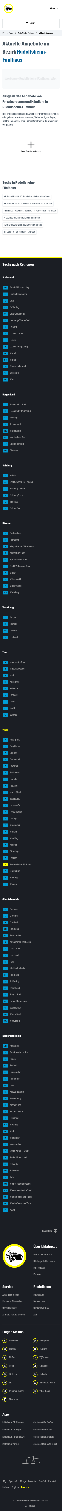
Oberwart (11, 450)
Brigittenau (12, 746)
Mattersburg (13, 430)
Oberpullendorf (14, 443)
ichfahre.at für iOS (10, 1444)
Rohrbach (11, 974)
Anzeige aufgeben (10, 1294)
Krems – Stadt (14, 1111)
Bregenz (11, 617)
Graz (9, 300)
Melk (9, 1131)
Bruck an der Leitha (16, 1052)
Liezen (10, 340)
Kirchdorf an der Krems (18, 942)
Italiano (5, 1487)
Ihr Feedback (39, 1267)
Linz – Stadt (13, 948)
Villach (10, 572)
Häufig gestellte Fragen (44, 1261)
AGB (35, 1314)
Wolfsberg (11, 592)
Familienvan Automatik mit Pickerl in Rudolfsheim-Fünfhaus (30, 210)
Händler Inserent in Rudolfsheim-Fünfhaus (23, 224)
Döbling (11, 752)
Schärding (12, 981)
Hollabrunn (12, 1078)
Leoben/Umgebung (16, 346)
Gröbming (12, 307)
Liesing (11, 818)
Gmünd (10, 1065)
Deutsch (25, 1487)
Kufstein (11, 688)
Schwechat (12, 1170)
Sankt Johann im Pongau (19, 482)
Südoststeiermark (15, 366)
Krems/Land (13, 1105)
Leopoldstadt (13, 812)
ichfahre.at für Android (43, 1436)
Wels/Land (12, 1020)
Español (42, 1481)
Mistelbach (12, 1137)
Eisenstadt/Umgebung (18, 411)
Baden (10, 1059)
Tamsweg (11, 501)
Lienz (10, 701)
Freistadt (11, 922)
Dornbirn (11, 630)
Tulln (9, 1177)
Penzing (11, 858)
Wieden (11, 884)
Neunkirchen (13, 1144)
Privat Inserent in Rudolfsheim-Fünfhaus (22, 217)
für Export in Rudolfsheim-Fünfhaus (19, 231)
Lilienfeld (12, 1118)
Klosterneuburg (15, 1091)
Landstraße (12, 805)
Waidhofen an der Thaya (18, 1197)
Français (32, 1481)
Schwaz (11, 714)
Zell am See (12, 508)
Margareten (13, 825)
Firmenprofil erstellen (12, 1301)
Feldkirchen (13, 533)
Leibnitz (11, 327)
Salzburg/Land (14, 495)
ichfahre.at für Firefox (43, 1422)
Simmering (12, 871)
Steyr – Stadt (13, 994)
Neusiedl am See (14, 437)
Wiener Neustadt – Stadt (18, 1190)
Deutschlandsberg (16, 294)
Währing (11, 877)
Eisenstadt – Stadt (16, 404)
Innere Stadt (13, 792)
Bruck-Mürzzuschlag (16, 287)
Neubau (11, 844)
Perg (9, 961)
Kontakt (37, 1274)
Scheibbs (11, 1164)
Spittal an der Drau (16, 559)
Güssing (11, 417)
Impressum (38, 1294)
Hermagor (12, 539)
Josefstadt (12, 798)
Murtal (10, 353)
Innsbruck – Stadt (15, 662)
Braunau (11, 909)
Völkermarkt (13, 579)
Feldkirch (12, 637)
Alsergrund (12, 739)
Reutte (10, 708)
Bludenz (11, 624)
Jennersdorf (13, 424)
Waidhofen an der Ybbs (17, 1203)
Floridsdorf (12, 772)
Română (52, 1481)
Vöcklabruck (13, 1007)
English (15, 1487)
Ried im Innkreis (15, 968)
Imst (9, 675)
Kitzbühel (12, 681)
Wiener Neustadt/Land (17, 1183)
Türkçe (23, 1481)
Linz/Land (12, 955)
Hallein (10, 475)
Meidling (11, 838)
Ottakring (12, 851)
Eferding (11, 915)
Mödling (11, 1124)
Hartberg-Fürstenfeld (17, 320)
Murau (10, 359)
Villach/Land (13, 585)
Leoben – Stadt (14, 333)
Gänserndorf (13, 1072)
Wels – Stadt (13, 1014)
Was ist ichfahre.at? (42, 1254)
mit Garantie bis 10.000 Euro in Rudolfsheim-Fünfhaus (28, 203)
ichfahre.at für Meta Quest (45, 1444)
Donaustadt (13, 759)
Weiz (9, 379)
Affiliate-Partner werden (13, 1314)
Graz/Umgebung (14, 313)
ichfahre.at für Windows (13, 1436)
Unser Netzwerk (9, 1308)
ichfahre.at (24, 1500)
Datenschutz (39, 1301)
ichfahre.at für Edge (11, 1429)
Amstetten (12, 1045)
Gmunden (11, 928)
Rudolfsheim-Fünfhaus (26, 33)
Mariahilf (11, 831)
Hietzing (11, 785)
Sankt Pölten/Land (16, 1157)
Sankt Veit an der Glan (17, 566)
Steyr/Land (12, 988)
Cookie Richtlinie (41, 1308)
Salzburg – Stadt (15, 488)
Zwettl (10, 1210)
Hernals (11, 779)
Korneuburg (13, 1098)
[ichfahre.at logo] (8, 8)
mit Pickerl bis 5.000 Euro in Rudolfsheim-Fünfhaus (27, 196)
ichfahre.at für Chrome (12, 1422)
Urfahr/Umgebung (15, 1001)
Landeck (11, 695)
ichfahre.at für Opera (42, 1429)
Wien (11, 33)
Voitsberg (12, 372)
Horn (9, 1085)
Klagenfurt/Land (15, 553)
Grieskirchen (13, 935)
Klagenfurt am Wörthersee (19, 546)
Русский (12, 1481)
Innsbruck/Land (15, 668)
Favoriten (12, 766)
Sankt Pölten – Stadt (17, 1150)
